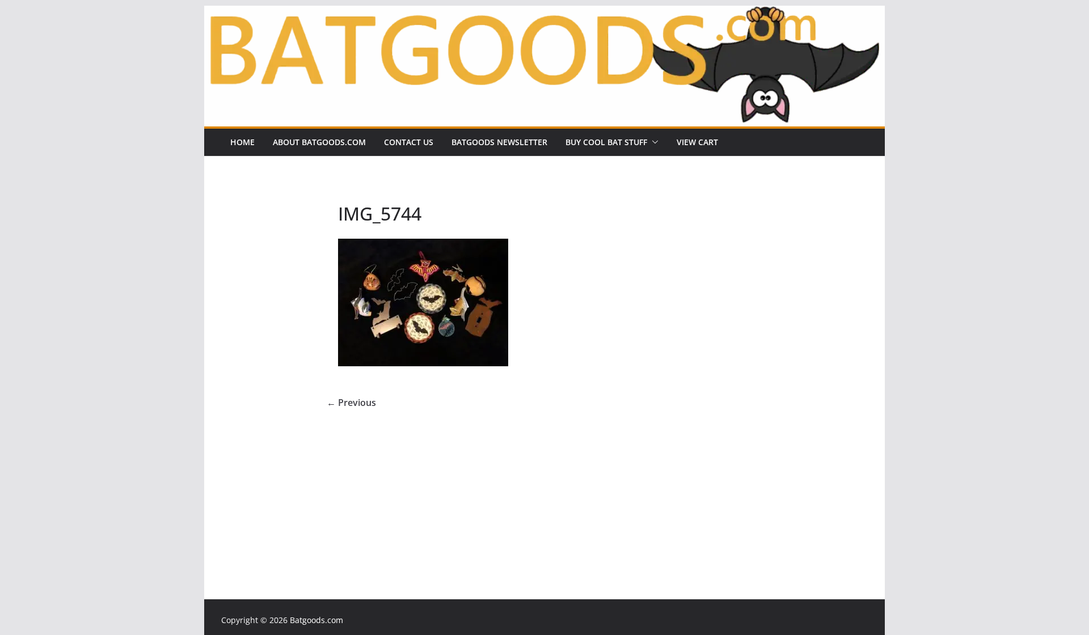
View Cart (697, 142)
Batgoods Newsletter (499, 142)
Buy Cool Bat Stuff (606, 142)
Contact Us (408, 142)
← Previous (351, 402)
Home (242, 142)
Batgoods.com (316, 620)
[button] (653, 142)
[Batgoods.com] (544, 13)
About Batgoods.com (319, 142)
